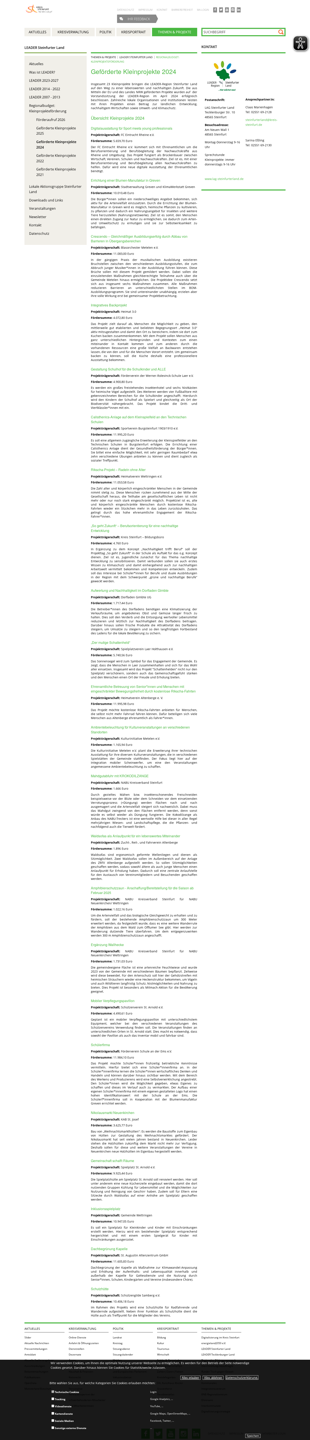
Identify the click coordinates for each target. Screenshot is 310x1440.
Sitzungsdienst (121, 1349)
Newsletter (37, 217)
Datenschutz (39, 233)
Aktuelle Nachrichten (36, 1343)
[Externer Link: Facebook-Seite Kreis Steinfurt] (215, 9)
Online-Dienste (77, 1337)
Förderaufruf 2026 (50, 119)
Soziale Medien (64, 1421)
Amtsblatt (30, 1354)
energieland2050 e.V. (213, 1343)
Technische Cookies (66, 1392)
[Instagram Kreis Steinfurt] (233, 9)
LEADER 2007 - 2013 (44, 97)
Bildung (161, 1337)
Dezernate (75, 1354)
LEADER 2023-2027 (43, 80)
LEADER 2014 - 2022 (44, 89)
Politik (118, 1329)
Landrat (117, 1337)
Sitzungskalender (123, 1354)
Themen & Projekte (103, 57)
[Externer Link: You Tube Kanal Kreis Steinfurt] (227, 9)
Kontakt (35, 225)
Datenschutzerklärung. (242, 1378)
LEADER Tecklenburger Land (218, 1354)
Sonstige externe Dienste (70, 1428)
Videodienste (62, 1406)
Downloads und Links (46, 200)
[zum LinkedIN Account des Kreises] (239, 9)
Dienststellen (76, 1349)
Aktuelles (36, 64)
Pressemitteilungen (35, 1349)
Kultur (160, 1343)
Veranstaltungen (42, 208)
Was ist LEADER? (42, 72)
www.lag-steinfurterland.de (224, 179)
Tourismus (163, 1349)
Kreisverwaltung (82, 1329)
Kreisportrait (168, 1329)
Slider (27, 1337)
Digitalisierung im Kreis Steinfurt (220, 1337)
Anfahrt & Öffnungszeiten (84, 1343)
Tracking (59, 1399)
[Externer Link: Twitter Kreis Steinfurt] (221, 9)
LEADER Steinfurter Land (44, 47)
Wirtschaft (163, 1354)
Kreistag (118, 1343)
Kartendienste (63, 1414)
